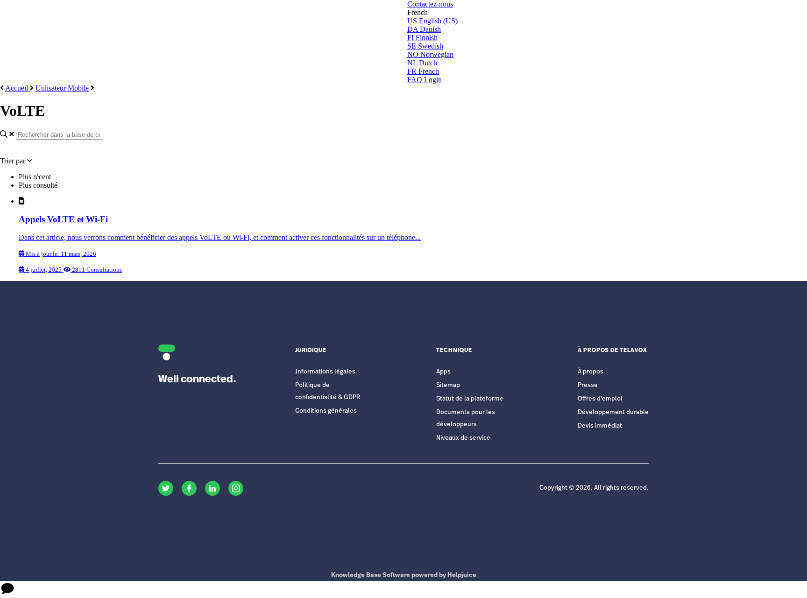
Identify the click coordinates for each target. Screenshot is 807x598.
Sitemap (448, 385)
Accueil (17, 88)
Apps (443, 372)
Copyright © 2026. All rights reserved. (594, 488)
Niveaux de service (463, 438)
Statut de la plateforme (469, 399)
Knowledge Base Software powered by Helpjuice (403, 575)
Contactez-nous (430, 4)
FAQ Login (424, 80)
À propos (590, 372)
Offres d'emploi (600, 399)
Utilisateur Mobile (62, 88)
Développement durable (613, 412)
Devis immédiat (600, 426)
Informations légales (325, 372)
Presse (588, 385)
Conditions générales (326, 411)
